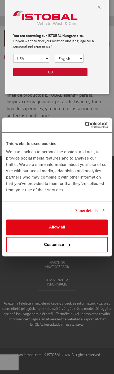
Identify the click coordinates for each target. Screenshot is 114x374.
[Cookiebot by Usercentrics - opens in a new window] (85, 124)
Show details (86, 210)
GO (50, 71)
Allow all (57, 227)
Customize (54, 244)
